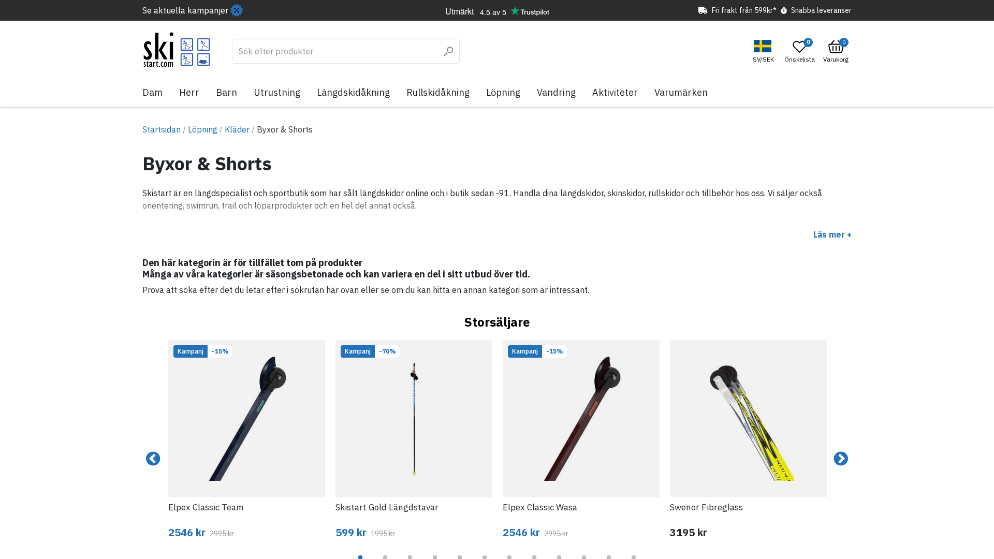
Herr (189, 92)
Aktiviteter (615, 92)
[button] (764, 51)
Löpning (503, 92)
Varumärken (681, 92)
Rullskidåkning (438, 92)
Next (840, 459)
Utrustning (277, 92)
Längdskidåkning (353, 92)
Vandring (556, 92)
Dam (152, 92)
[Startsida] (176, 49)
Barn (226, 92)
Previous (153, 459)
